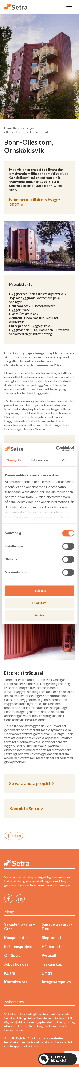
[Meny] (69, 7)
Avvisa (39, 615)
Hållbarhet (51, 946)
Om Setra (12, 955)
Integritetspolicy (56, 982)
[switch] (68, 546)
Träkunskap (52, 964)
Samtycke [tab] (14, 460)
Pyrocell (49, 955)
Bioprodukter (53, 937)
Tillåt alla (39, 590)
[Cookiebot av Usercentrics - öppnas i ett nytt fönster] (56, 448)
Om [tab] (64, 460)
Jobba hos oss (16, 964)
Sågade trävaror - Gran (19, 926)
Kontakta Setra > (26, 808)
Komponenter (16, 937)
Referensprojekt (18, 946)
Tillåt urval (39, 603)
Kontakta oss (16, 982)
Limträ (47, 973)
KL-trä (9, 973)
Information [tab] (39, 460)
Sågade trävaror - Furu (57, 926)
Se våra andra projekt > (31, 783)
